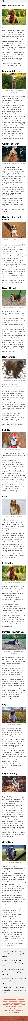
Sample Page (11, 1006)
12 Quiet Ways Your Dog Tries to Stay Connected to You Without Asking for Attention (14, 990)
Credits (22, 1001)
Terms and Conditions (14, 1010)
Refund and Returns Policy (14, 1004)
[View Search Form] (23, 1)
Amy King (4, 7)
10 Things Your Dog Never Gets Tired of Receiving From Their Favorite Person (14, 981)
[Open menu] (25, 1)
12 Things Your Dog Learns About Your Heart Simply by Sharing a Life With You (13, 953)
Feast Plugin (22, 1017)
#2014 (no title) (10, 999)
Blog (5, 1001)
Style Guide (14, 1008)
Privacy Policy (20, 1019)
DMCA (8, 1002)
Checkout (13, 1001)
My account (17, 1002)
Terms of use (14, 1012)
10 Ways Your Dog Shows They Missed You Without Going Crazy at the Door (13, 962)
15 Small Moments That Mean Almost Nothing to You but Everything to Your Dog (14, 971)
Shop (20, 1006)
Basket (21, 999)
